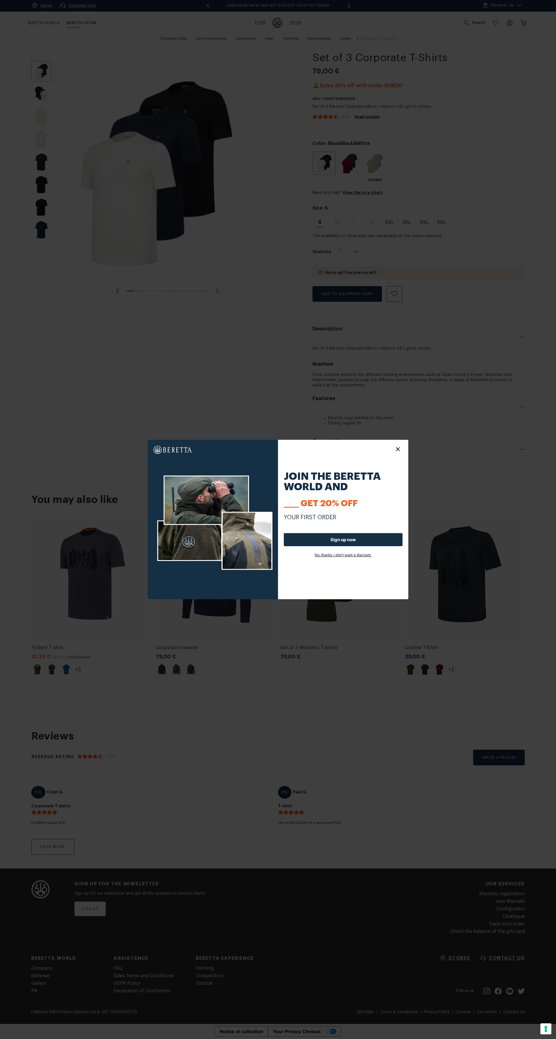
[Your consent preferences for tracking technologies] (545, 1028)
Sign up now (343, 539)
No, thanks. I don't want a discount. (343, 555)
